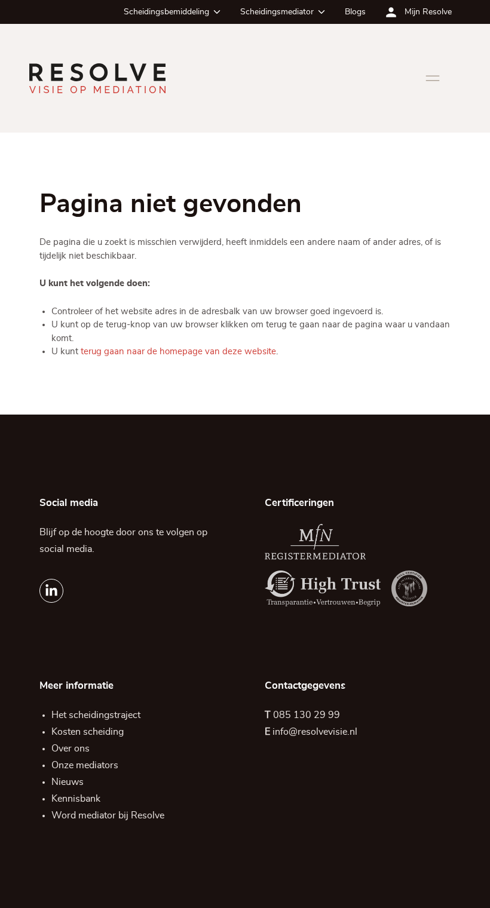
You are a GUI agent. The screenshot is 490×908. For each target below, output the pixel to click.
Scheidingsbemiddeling (166, 12)
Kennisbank (75, 798)
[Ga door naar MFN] (315, 542)
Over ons (70, 748)
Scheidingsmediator (277, 12)
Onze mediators (84, 765)
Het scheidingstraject (95, 715)
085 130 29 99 (306, 715)
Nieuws (67, 782)
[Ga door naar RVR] (323, 588)
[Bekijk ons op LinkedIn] (51, 591)
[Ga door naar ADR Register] (409, 588)
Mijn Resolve (428, 12)
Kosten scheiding (87, 732)
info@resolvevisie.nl (314, 732)
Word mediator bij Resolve (107, 815)
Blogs (355, 12)
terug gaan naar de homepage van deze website (178, 351)
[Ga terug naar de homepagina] (97, 78)
